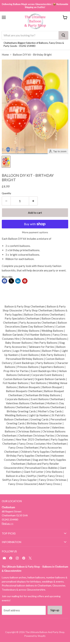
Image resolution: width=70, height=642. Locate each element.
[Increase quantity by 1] (33, 200)
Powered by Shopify (35, 635)
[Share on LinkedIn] (18, 281)
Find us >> (7, 523)
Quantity (6, 193)
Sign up (54, 610)
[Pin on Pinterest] (24, 281)
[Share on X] (11, 281)
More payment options (35, 232)
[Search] (63, 35)
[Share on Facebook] (4, 281)
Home (5, 54)
